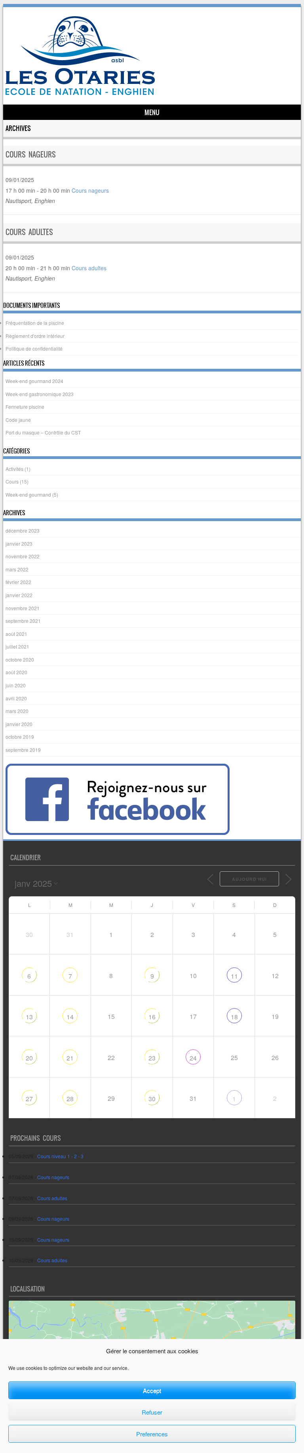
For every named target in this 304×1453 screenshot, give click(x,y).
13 (29, 1016)
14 (70, 1016)
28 (70, 1098)
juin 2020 (16, 685)
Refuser (152, 1412)
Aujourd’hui (249, 879)
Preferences (152, 1434)
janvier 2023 (19, 543)
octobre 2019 (20, 736)
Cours (12, 481)
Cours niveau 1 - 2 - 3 (60, 1156)
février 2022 (18, 582)
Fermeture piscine (25, 406)
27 (29, 1098)
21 (70, 1057)
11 (234, 976)
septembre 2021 (23, 620)
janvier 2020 (19, 724)
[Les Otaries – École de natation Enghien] (80, 93)
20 (29, 1057)
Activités (14, 468)
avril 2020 (16, 698)
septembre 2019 (23, 749)
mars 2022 (17, 569)
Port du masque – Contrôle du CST (43, 432)
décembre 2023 (23, 530)
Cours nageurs (31, 154)
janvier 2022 (19, 595)
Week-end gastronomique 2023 (40, 394)
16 (152, 1016)
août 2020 (16, 672)
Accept (152, 1390)
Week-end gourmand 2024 (34, 380)
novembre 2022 (23, 556)
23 (152, 1057)
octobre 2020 (20, 659)
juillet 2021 (17, 646)
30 (152, 1098)
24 (193, 1057)
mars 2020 (17, 711)
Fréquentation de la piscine (35, 322)
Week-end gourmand (28, 494)
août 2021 (16, 633)
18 (234, 1016)
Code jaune (18, 419)
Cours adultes (29, 232)
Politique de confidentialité (34, 348)
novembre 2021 (23, 608)
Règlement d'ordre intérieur (35, 335)
